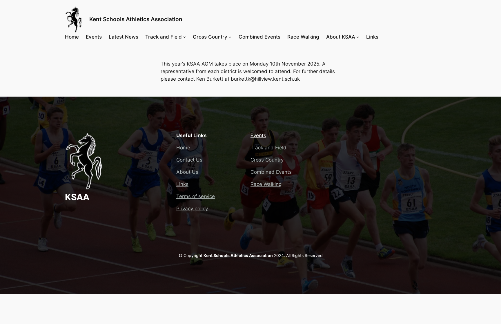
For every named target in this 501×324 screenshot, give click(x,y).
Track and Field (268, 148)
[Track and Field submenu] (184, 36)
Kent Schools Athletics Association (135, 19)
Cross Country (267, 160)
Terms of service (195, 196)
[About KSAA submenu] (357, 36)
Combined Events (271, 172)
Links (182, 184)
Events (258, 135)
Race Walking (266, 184)
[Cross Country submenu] (229, 36)
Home (183, 148)
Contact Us (189, 160)
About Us (187, 172)
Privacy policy (192, 208)
